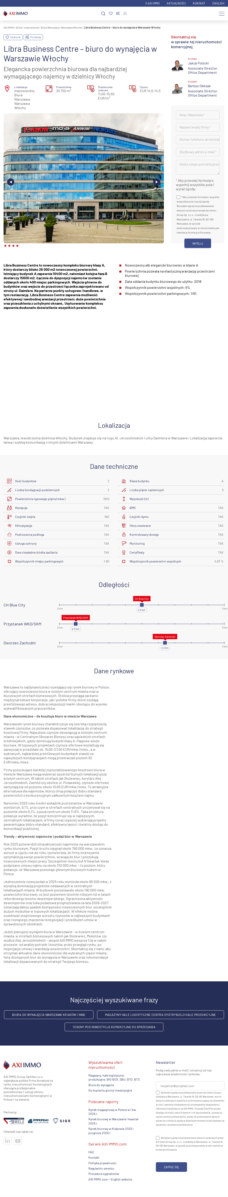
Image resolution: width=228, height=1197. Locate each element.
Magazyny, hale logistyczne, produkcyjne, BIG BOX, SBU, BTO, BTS (114, 1077)
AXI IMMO (9, 27)
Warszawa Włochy (71, 27)
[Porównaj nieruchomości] (118, 13)
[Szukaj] (103, 14)
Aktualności (176, 3)
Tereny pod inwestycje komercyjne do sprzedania (114, 1027)
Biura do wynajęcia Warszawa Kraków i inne (48, 1015)
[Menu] (221, 13)
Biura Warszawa (50, 27)
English (218, 3)
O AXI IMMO (152, 3)
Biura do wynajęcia (101, 1085)
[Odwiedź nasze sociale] (8, 1141)
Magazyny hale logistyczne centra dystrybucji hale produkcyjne (160, 1015)
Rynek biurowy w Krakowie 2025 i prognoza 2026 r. (111, 1131)
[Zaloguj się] (125, 13)
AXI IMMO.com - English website (110, 1179)
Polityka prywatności (102, 1163)
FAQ (91, 1152)
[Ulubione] (111, 14)
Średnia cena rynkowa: (105, 88)
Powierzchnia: (64, 87)
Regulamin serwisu (101, 1168)
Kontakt (199, 3)
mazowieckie (31, 27)
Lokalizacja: (21, 87)
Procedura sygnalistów (103, 1174)
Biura (19, 27)
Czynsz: (144, 87)
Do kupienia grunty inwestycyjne (110, 1090)
